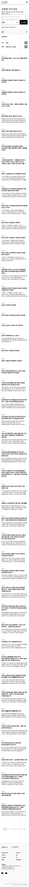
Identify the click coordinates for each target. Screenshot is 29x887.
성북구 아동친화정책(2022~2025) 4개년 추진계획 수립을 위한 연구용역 (13, 372)
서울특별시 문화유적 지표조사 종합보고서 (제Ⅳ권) (13, 93)
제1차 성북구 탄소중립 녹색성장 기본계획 (13, 315)
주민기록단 (18, 852)
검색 (24, 22)
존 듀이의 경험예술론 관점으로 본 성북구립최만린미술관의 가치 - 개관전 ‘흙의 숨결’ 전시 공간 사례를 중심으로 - (14, 658)
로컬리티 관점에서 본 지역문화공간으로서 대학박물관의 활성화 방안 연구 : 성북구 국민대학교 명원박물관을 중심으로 (13, 807)
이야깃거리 (3, 855)
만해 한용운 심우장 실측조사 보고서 (11, 116)
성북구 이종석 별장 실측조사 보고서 (11, 131)
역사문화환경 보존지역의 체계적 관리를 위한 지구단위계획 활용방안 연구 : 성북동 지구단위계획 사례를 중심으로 (14, 776)
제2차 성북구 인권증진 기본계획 (10, 222)
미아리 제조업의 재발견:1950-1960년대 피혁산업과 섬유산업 (13, 554)
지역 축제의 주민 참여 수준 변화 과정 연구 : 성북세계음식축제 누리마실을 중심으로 (13, 417)
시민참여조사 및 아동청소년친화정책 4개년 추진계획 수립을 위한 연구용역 (13, 190)
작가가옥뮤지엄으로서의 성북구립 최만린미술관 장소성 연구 (11, 744)
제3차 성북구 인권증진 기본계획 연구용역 (13, 238)
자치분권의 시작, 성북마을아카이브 (11, 642)
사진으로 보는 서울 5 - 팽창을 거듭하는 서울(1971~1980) (14, 105)
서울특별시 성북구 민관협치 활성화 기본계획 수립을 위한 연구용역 (14, 289)
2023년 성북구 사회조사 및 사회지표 (12, 325)
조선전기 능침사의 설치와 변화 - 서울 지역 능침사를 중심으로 (13, 727)
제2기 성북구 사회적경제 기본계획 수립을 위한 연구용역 (13, 253)
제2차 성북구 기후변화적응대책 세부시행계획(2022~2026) (14, 206)
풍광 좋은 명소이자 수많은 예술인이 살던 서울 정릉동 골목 (13, 794)
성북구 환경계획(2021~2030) (10, 335)
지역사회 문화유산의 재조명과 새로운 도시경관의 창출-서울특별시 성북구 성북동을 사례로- (14, 148)
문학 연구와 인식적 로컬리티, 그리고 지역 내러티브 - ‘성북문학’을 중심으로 (13, 626)
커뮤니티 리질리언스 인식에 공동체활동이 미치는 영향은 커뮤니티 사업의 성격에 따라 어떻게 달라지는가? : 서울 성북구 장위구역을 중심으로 (14, 473)
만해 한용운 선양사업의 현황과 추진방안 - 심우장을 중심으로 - (13, 571)
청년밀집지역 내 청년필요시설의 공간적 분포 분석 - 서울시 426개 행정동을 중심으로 (14, 400)
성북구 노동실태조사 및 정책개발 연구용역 (13, 174)
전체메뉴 (27, 2)
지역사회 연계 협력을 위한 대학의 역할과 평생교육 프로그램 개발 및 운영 (13, 384)
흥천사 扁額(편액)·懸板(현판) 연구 (11, 711)
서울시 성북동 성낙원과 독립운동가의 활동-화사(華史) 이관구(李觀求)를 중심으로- (13, 676)
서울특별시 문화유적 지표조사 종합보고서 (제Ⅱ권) (13, 81)
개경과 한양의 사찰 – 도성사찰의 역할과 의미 (14, 760)
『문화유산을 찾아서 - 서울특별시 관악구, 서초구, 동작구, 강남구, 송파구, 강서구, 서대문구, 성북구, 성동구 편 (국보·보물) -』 (14, 161)
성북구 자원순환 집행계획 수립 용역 (11, 361)
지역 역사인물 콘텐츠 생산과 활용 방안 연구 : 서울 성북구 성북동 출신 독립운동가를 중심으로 (14, 435)
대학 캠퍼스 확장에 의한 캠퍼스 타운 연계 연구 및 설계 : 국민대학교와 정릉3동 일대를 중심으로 (13, 608)
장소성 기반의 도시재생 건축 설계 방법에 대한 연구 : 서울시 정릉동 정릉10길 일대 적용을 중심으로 (13, 589)
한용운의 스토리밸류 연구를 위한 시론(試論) (14, 503)
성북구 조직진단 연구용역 (8, 305)
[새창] (4, 847)
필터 (2, 32)
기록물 (2, 859)
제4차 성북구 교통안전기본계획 (10, 351)
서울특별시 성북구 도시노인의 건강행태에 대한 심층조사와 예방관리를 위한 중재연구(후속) (13, 271)
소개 (16, 855)
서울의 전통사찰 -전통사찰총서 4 (10, 70)
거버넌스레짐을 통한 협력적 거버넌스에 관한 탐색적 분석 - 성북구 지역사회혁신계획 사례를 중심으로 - (14, 694)
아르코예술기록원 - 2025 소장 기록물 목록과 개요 (14, 59)
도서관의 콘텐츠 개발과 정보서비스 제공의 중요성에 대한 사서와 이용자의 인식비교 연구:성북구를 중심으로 (13, 537)
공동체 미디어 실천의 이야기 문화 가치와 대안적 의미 (13, 487)
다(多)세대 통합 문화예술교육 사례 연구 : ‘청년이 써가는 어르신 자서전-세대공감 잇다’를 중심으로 (14, 454)
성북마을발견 (18, 859)
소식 (16, 857)
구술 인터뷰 (3, 857)
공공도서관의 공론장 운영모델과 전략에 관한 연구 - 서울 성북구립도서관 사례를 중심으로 (14, 519)
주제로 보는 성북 (4, 852)
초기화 (25, 16)
